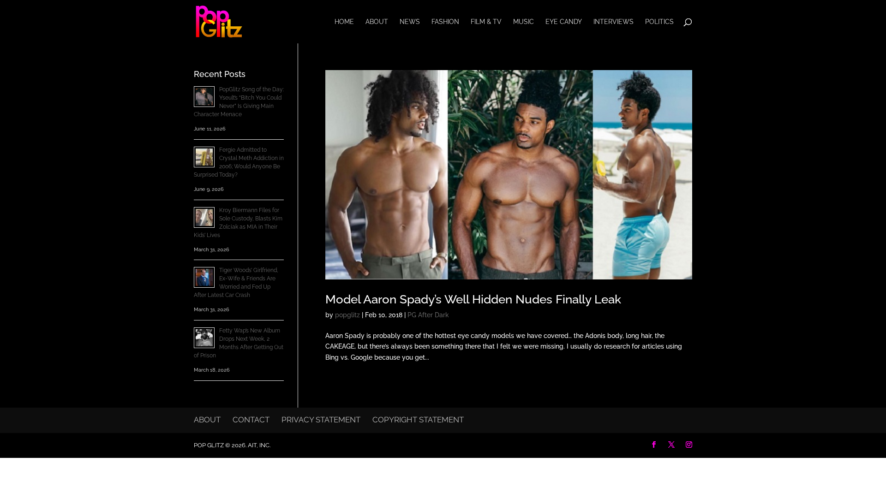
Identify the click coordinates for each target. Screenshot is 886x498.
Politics (659, 21)
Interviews (613, 21)
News (410, 21)
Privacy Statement (320, 419)
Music (523, 21)
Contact (251, 419)
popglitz (347, 315)
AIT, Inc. (258, 445)
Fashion (445, 21)
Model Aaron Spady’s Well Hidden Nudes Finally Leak (473, 299)
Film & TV (486, 21)
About (376, 21)
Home (344, 21)
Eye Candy (563, 21)
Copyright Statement (418, 419)
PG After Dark (428, 315)
